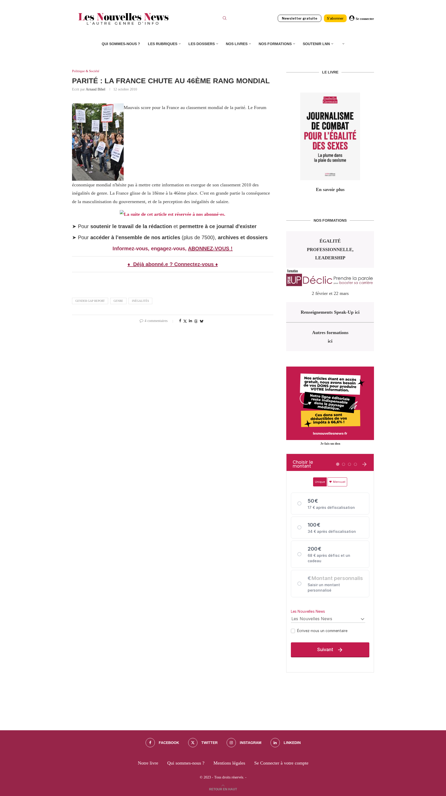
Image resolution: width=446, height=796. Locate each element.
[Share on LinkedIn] (190, 321)
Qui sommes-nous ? (121, 44)
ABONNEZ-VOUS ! (210, 248)
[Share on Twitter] (185, 321)
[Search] (224, 18)
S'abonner (335, 18)
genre (118, 300)
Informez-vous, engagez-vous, (150, 248)
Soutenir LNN (316, 44)
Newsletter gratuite (299, 18)
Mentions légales (229, 763)
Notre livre (148, 763)
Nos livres (237, 44)
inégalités (140, 300)
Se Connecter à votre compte (281, 763)
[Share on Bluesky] (201, 321)
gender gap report (90, 300)
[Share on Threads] (196, 321)
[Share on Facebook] (180, 321)
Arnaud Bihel (95, 89)
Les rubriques (162, 44)
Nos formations (275, 44)
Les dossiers (201, 44)
